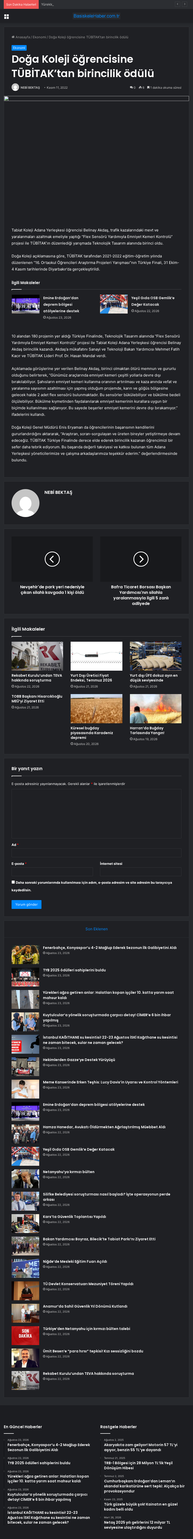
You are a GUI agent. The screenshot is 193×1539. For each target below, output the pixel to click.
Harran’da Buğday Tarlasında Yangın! (147, 730)
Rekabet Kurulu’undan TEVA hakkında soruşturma (37, 678)
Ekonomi (39, 37)
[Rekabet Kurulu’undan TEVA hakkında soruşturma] (37, 656)
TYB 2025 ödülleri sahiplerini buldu (74, 970)
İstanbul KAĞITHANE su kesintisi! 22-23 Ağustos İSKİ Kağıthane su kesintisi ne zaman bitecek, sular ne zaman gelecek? (110, 1040)
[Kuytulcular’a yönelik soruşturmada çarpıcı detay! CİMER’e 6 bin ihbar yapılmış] (25, 1021)
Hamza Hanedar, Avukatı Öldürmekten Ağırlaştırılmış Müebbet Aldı (104, 1127)
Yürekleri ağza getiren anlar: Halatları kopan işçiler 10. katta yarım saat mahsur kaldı (106, 4)
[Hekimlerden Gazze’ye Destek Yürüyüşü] (25, 1066)
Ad (15, 845)
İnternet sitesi (111, 864)
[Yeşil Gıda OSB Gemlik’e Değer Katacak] (114, 304)
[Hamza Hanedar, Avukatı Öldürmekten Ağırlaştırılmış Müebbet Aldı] (25, 1133)
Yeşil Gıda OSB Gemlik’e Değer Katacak (79, 1149)
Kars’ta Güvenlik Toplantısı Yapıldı (74, 1216)
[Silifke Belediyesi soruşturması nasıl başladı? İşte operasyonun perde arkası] (25, 1201)
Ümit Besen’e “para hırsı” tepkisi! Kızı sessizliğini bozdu (93, 1351)
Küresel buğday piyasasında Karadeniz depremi (92, 733)
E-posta (19, 864)
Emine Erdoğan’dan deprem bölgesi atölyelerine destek (61, 304)
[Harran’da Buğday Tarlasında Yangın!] (155, 708)
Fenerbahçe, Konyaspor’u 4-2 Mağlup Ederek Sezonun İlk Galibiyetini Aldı (110, 947)
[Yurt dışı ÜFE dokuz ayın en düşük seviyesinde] (155, 656)
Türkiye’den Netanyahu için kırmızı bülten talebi (86, 1328)
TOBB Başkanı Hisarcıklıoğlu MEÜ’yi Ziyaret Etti (37, 699)
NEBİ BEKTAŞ (30, 87)
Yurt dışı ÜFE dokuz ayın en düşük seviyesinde (154, 678)
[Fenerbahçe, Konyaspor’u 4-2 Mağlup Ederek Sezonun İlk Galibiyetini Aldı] (25, 954)
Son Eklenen (96, 929)
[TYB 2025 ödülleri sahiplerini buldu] (25, 977)
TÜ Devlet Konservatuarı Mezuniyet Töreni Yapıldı (88, 1283)
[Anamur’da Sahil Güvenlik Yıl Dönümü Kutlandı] (25, 1313)
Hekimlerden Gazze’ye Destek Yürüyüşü (79, 1059)
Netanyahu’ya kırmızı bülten (68, 1171)
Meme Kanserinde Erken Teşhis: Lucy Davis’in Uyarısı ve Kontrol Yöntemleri (110, 1082)
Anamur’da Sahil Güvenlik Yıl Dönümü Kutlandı (85, 1306)
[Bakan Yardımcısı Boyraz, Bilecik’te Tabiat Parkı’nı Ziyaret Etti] (25, 1246)
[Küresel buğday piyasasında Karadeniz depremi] (96, 708)
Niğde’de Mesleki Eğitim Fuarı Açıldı (75, 1261)
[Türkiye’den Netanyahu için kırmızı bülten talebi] (25, 1335)
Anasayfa (22, 37)
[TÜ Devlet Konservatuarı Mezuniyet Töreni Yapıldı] (25, 1290)
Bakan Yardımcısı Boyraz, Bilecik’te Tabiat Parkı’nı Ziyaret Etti (99, 1239)
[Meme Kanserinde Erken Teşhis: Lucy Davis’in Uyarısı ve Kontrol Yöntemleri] (25, 1089)
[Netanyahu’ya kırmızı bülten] (25, 1178)
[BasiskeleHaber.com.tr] (96, 16)
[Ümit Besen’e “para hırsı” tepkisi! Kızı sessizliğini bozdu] (25, 1358)
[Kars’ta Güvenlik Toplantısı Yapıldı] (25, 1223)
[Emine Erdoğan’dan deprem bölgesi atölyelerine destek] (25, 304)
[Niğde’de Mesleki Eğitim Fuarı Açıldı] (25, 1268)
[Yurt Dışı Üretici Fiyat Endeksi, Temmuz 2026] (96, 656)
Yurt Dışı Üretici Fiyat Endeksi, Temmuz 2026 (91, 678)
